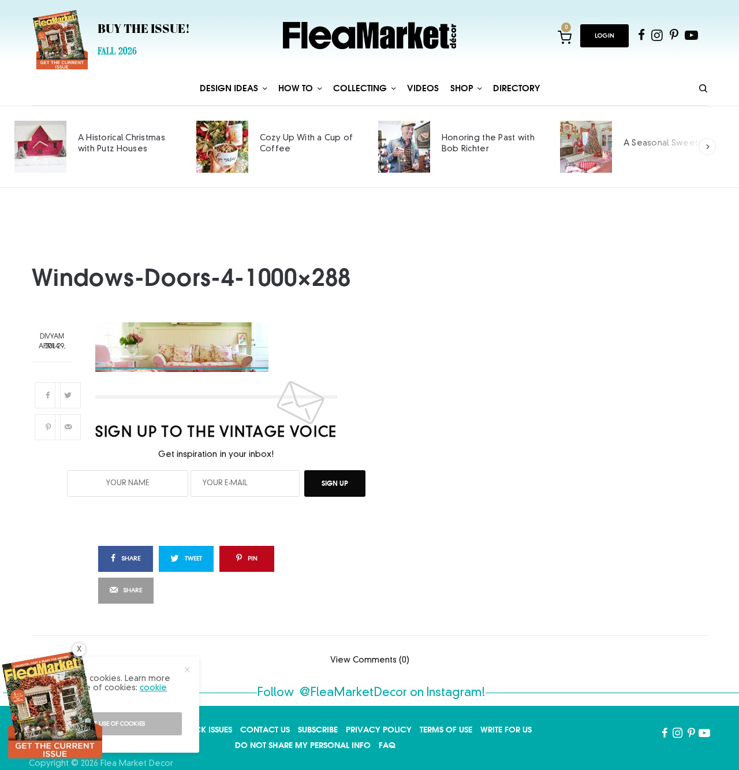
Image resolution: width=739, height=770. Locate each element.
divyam (52, 337)
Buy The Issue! (144, 30)
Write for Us (506, 730)
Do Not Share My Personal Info (303, 745)
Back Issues (208, 730)
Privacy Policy (379, 730)
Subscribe (318, 730)
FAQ (387, 745)
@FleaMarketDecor (353, 693)
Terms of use (446, 730)
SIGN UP (335, 483)
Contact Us (265, 730)
